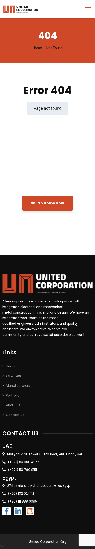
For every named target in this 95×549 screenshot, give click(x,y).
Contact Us (15, 414)
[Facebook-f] (6, 511)
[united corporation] (20, 9)
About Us (13, 405)
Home (37, 48)
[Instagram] (30, 511)
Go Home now (50, 203)
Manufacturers (18, 385)
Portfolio (12, 395)
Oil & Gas (13, 376)
